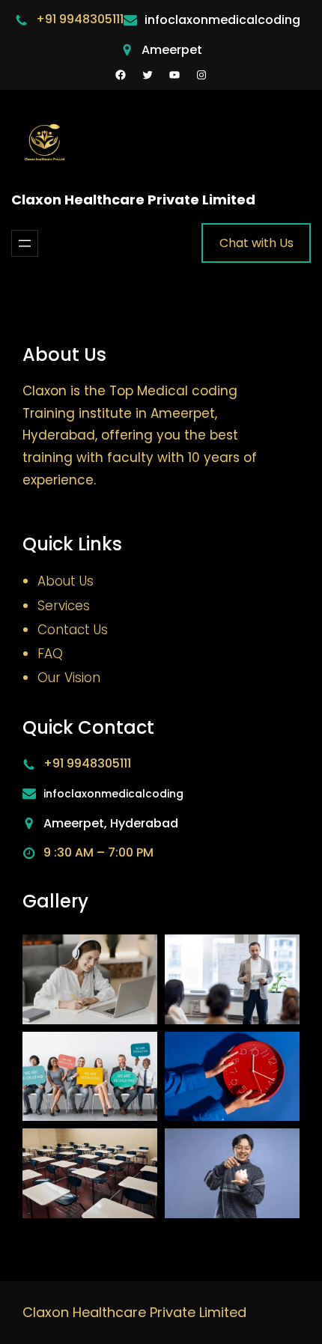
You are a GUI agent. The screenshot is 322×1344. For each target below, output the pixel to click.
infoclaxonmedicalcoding (222, 19)
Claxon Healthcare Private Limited (133, 199)
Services (63, 606)
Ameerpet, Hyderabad (110, 823)
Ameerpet (172, 49)
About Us (65, 581)
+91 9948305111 (80, 19)
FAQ (50, 654)
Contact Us (72, 630)
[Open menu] (24, 243)
